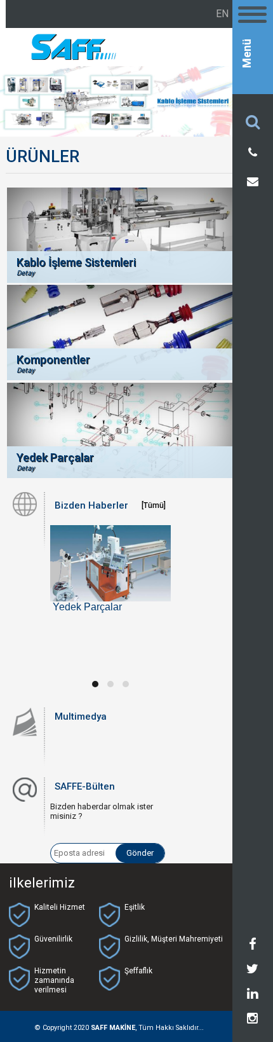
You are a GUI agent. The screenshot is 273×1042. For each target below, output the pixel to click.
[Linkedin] (252, 996)
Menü (247, 53)
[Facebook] (252, 946)
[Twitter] (252, 971)
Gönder (140, 853)
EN (222, 14)
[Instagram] (252, 1020)
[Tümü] (154, 505)
